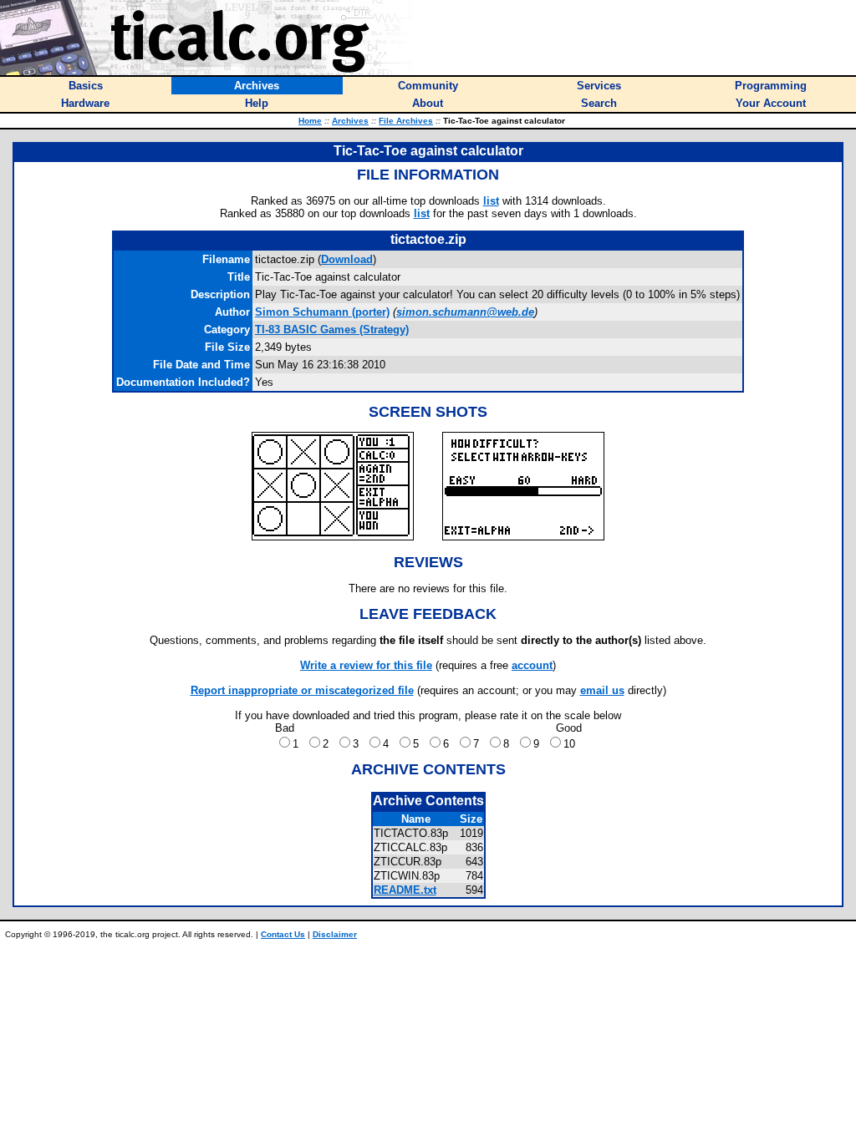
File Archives (406, 120)
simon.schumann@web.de (465, 312)
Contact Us (283, 934)
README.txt (405, 890)
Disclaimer (335, 934)
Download (347, 259)
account (532, 665)
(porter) (322, 312)
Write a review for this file (366, 665)
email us (602, 690)
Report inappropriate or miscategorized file (302, 690)
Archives (350, 120)
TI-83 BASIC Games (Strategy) (332, 329)
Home (310, 120)
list (491, 201)
